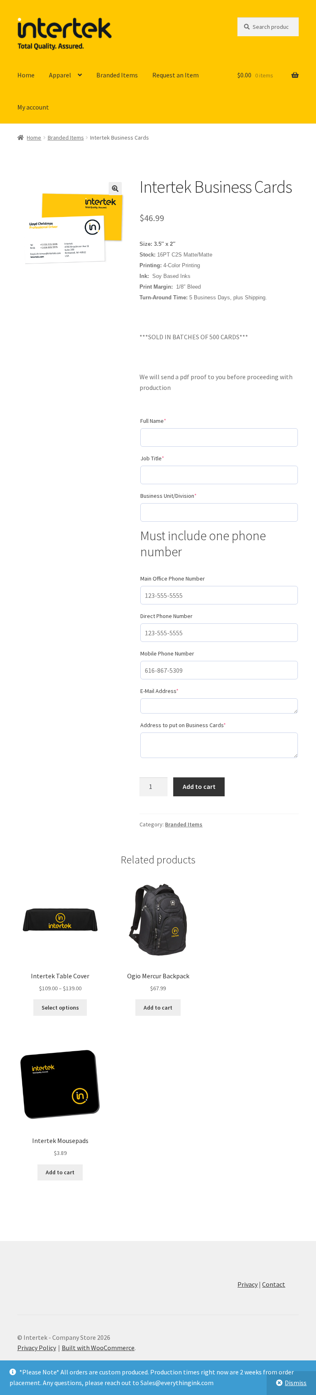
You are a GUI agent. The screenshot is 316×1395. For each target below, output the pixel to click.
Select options (60, 1007)
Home (26, 75)
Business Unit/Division (180, 495)
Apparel (60, 75)
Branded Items (117, 75)
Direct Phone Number (166, 616)
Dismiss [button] (296, 1383)
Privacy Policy (36, 1348)
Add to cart (199, 786)
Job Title (164, 458)
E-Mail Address (171, 691)
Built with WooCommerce (98, 1348)
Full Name (165, 421)
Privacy (247, 1284)
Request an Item (175, 75)
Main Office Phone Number (172, 578)
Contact (273, 1284)
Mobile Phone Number (167, 653)
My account (33, 107)
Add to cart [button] (158, 1007)
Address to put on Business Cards (195, 725)
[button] (115, 188)
